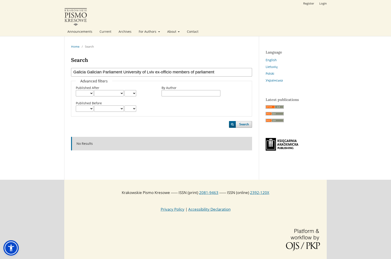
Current (105, 31)
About (172, 31)
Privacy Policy (172, 209)
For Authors (148, 31)
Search (244, 124)
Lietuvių (272, 67)
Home (75, 46)
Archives (125, 31)
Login (323, 3)
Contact (192, 31)
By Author (169, 88)
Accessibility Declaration (209, 209)
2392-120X (259, 192)
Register (308, 3)
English (271, 60)
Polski (270, 73)
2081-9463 (208, 192)
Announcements (79, 31)
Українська (274, 80)
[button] (11, 247)
